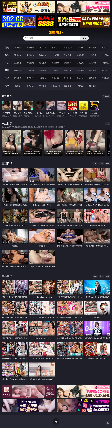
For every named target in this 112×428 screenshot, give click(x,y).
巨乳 (101, 164)
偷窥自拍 (17, 70)
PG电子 (18, 47)
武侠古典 (55, 78)
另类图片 (105, 70)
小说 (7, 78)
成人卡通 (42, 63)
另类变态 (105, 63)
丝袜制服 (80, 55)
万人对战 (42, 47)
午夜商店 (30, 86)
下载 (107, 124)
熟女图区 (92, 70)
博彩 (7, 47)
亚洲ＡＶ (17, 55)
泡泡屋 (80, 86)
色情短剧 (92, 86)
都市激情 (17, 78)
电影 (7, 62)
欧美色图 (42, 70)
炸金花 (80, 47)
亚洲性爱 (17, 63)
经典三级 (80, 63)
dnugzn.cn (56, 32)
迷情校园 (67, 78)
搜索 (84, 38)
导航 (7, 85)
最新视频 (7, 163)
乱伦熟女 (92, 63)
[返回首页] (107, 423)
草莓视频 (42, 86)
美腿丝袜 (67, 70)
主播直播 (92, 55)
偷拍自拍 (30, 63)
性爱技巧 (105, 78)
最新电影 (7, 276)
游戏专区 (55, 47)
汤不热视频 (55, 86)
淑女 (101, 276)
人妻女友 (42, 78)
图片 (7, 70)
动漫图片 (55, 70)
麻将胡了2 (68, 47)
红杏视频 (67, 86)
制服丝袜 (67, 63)
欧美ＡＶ (42, 55)
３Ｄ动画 (55, 55)
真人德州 (30, 47)
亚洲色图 (30, 70)
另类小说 (80, 78)
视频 (7, 55)
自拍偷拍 (30, 55)
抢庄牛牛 (105, 47)
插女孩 (17, 86)
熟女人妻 (67, 55)
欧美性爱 (55, 63)
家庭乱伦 (30, 78)
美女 (95, 164)
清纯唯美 (80, 70)
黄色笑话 (92, 78)
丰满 (95, 276)
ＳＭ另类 (105, 55)
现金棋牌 (92, 47)
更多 (107, 164)
